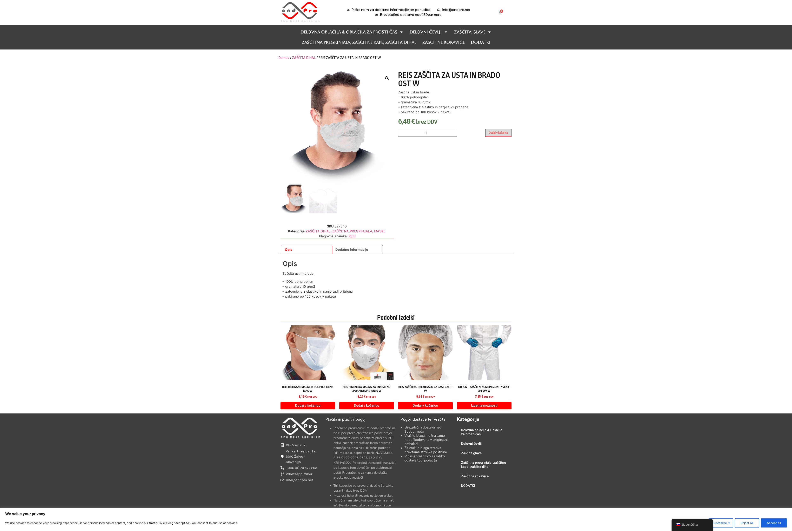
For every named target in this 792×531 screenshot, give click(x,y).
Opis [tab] (288, 249)
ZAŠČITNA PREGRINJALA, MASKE (358, 231)
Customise (719, 523)
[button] (387, 78)
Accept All (774, 523)
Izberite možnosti (484, 405)
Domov (283, 57)
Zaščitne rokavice (443, 42)
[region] (396, 519)
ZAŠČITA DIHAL (304, 57)
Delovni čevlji (426, 31)
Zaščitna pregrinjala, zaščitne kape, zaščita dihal (359, 42)
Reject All (747, 523)
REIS (352, 236)
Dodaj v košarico (498, 132)
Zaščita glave (469, 31)
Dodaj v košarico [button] (308, 405)
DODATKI (480, 42)
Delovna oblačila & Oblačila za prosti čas (349, 31)
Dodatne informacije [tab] (351, 249)
